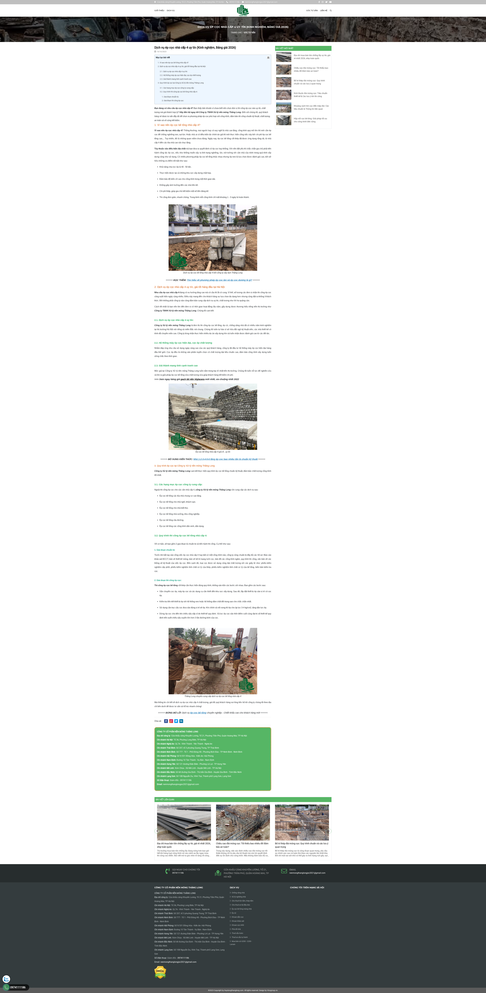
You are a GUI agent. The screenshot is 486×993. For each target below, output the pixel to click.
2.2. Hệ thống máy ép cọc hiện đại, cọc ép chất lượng (180, 75)
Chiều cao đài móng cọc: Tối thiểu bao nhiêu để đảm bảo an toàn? (311, 69)
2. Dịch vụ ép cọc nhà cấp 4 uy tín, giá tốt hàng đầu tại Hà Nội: (182, 66)
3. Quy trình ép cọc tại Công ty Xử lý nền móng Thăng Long (181, 83)
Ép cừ (234, 913)
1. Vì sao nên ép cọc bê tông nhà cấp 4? (173, 63)
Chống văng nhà (238, 893)
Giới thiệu (159, 10)
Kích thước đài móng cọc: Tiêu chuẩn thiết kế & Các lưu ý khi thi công (310, 95)
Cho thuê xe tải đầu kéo (241, 905)
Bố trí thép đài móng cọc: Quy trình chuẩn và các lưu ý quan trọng (309, 82)
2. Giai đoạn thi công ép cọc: (173, 101)
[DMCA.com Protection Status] (160, 972)
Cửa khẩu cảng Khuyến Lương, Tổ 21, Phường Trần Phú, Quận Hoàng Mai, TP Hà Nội (190, 2)
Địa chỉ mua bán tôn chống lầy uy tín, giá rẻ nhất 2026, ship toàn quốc (312, 57)
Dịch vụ (171, 10)
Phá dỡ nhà (236, 929)
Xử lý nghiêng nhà (239, 897)
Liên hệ (323, 10)
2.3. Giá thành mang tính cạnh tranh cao (176, 79)
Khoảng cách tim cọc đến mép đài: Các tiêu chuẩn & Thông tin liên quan (311, 107)
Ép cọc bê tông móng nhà (242, 909)
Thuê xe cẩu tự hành (240, 937)
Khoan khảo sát (238, 921)
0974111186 (234, 2)
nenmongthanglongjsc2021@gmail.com (261, 2)
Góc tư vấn (312, 10)
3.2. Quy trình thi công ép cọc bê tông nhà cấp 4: (178, 92)
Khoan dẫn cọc (238, 917)
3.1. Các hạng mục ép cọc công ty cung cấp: (177, 88)
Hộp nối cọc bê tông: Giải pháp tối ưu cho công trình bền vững (310, 120)
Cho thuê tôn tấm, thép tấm (242, 901)
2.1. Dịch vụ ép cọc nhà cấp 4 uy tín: (174, 71)
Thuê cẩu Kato (237, 933)
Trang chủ (236, 32)
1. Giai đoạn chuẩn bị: (170, 97)
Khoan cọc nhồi (238, 925)
